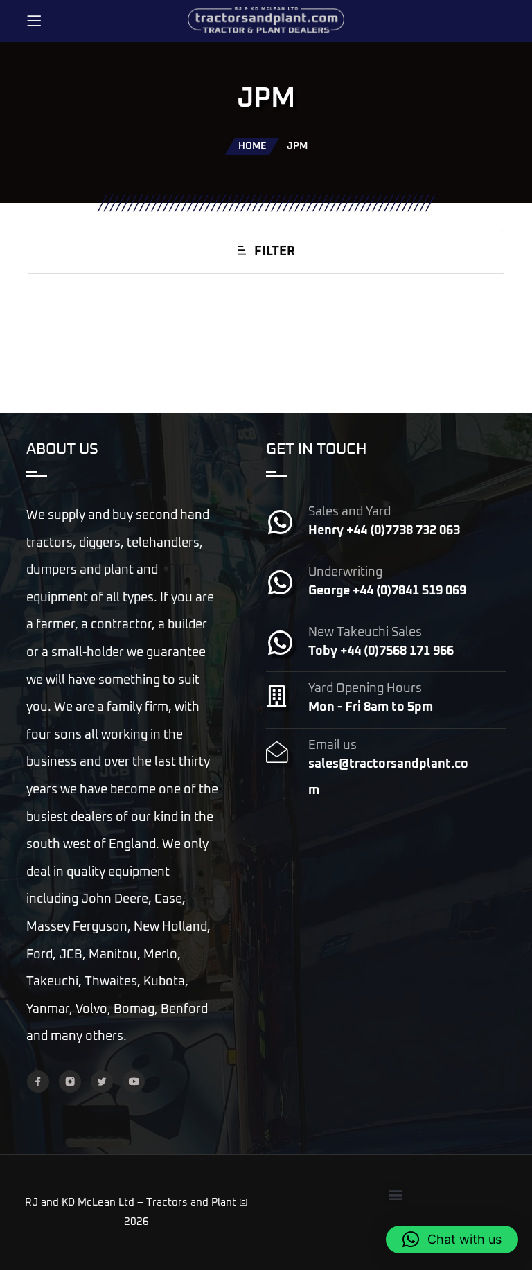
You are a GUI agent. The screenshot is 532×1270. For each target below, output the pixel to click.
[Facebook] (38, 1081)
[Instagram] (70, 1081)
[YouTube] (134, 1081)
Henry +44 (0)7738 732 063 (384, 530)
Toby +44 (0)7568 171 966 (381, 651)
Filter (274, 251)
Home (252, 146)
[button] (395, 1194)
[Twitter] (102, 1081)
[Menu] (34, 21)
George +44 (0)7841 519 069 (387, 591)
